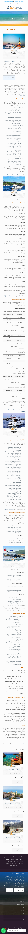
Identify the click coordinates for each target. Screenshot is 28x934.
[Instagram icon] (10, 3)
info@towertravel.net (8, 1)
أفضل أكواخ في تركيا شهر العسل (18, 777)
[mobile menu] (3, 7)
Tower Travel (22, 95)
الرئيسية (22, 901)
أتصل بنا (22, 919)
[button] (3, 930)
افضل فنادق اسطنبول (9, 509)
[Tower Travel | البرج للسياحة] (14, 7)
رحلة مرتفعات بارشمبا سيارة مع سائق (17, 845)
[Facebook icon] (15, 3)
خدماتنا (22, 910)
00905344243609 (19, 1)
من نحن (22, 916)
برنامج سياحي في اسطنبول (12, 174)
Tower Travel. (18, 672)
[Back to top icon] (24, 930)
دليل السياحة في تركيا (9, 296)
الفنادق (22, 907)
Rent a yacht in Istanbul (10, 61)
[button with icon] (22, 890)
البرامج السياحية (20, 904)
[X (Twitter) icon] (12, 3)
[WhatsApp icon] (17, 3)
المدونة (22, 913)
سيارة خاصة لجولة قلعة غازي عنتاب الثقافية (16, 811)
